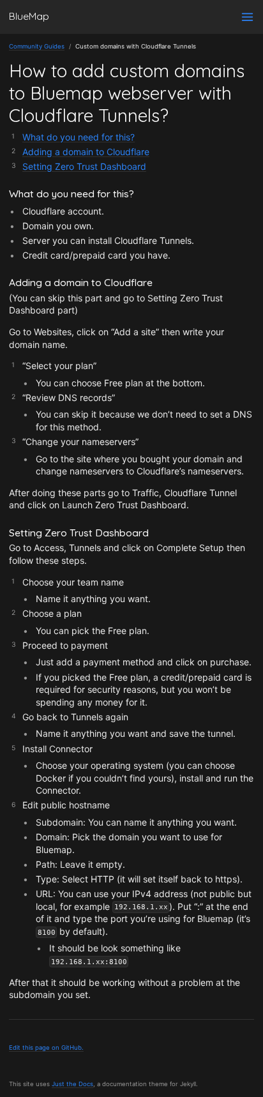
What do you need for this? (78, 137)
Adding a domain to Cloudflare (85, 151)
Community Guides (36, 46)
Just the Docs (72, 1083)
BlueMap (29, 16)
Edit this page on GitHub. (46, 1047)
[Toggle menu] (247, 17)
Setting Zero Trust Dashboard (84, 166)
